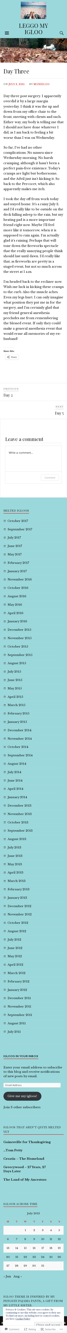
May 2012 (15, 956)
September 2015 (20, 655)
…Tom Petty (13, 1150)
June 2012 (15, 948)
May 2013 (15, 864)
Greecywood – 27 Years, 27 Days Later (24, 1169)
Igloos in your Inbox (20, 1056)
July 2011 (14, 1032)
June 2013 (15, 856)
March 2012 (16, 973)
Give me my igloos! (22, 1096)
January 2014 (17, 797)
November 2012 (20, 914)
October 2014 (18, 747)
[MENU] (6, 33)
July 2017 (14, 537)
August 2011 (17, 1023)
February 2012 (18, 981)
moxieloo (42, 84)
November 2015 (20, 638)
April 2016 (15, 613)
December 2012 (19, 906)
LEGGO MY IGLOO (33, 28)
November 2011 (19, 1006)
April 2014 (15, 789)
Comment (49, 477)
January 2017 (17, 571)
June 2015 (15, 680)
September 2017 (20, 529)
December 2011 (19, 998)
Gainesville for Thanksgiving (27, 1142)
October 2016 (18, 588)
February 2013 (19, 889)
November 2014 (20, 739)
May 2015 (15, 688)
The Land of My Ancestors (24, 1179)
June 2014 (15, 780)
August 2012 (17, 931)
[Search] (58, 33)
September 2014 (20, 755)
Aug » (17, 1276)
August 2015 (17, 663)
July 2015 (14, 671)
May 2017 (15, 554)
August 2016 (17, 596)
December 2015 (19, 630)
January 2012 (17, 990)
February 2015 (18, 713)
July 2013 (14, 847)
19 (59, 1248)
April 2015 (15, 697)
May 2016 (15, 605)
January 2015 (17, 722)
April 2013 (15, 872)
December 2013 (19, 805)
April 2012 (15, 965)
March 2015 (16, 705)
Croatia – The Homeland (23, 1159)
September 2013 (20, 831)
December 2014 (19, 730)
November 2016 (20, 579)
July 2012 (14, 939)
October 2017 (18, 521)
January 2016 (17, 621)
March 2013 (17, 881)
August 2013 (17, 839)
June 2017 (15, 546)
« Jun (7, 1276)
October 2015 (18, 646)
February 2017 (18, 563)
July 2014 (14, 772)
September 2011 (20, 1015)
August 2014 (17, 764)
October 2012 (18, 923)
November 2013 (20, 814)
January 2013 (17, 898)
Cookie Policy (22, 1319)
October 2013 (18, 822)
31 (42, 1265)
